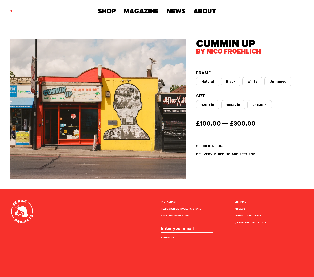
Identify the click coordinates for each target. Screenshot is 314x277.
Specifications (210, 147)
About (204, 12)
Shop (107, 12)
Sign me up (167, 238)
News (176, 12)
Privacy (240, 209)
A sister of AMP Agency (176, 216)
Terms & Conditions (248, 216)
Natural (207, 82)
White (252, 82)
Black (230, 82)
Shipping (240, 202)
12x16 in (207, 105)
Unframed (278, 82)
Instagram (168, 202)
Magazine (141, 12)
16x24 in (233, 105)
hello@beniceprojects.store (181, 209)
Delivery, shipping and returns (225, 155)
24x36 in (259, 105)
